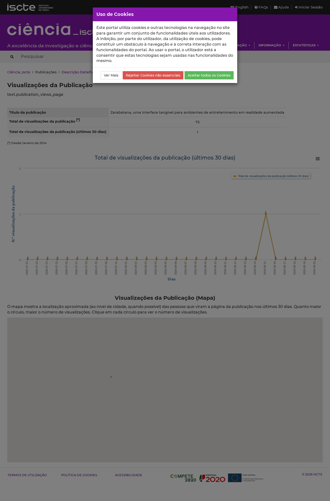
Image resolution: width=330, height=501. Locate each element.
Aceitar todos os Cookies (209, 75)
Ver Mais (111, 75)
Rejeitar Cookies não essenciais (153, 75)
